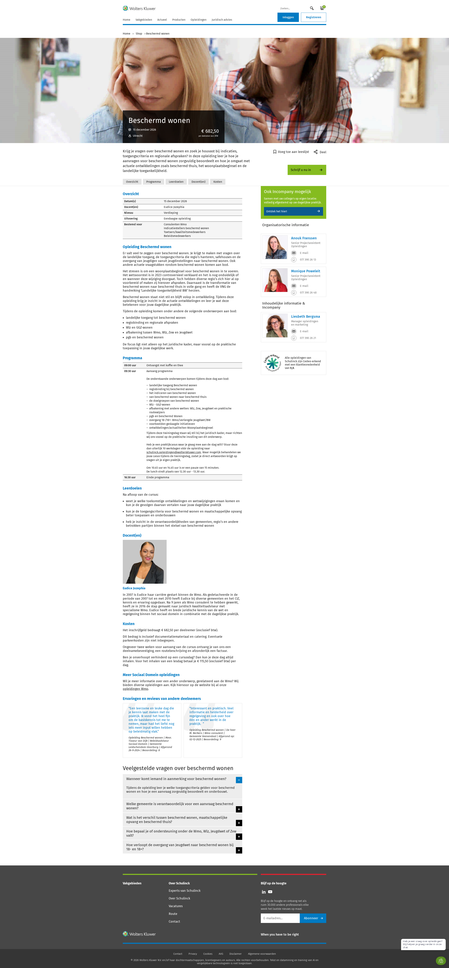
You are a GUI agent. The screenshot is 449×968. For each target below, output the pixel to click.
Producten (178, 19)
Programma (153, 181)
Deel (322, 152)
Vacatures (176, 906)
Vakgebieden (144, 19)
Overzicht (132, 181)
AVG (221, 953)
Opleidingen (198, 19)
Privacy (193, 953)
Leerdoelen (176, 181)
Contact (174, 921)
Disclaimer (235, 953)
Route (173, 914)
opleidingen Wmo (135, 689)
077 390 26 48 (308, 292)
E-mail (303, 253)
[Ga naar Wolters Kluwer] (139, 933)
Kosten (217, 181)
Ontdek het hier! (276, 211)
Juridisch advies (222, 19)
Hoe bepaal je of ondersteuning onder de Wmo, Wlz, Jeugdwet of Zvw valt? (181, 833)
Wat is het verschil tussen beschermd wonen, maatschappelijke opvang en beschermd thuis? (176, 819)
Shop (139, 33)
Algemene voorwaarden (262, 953)
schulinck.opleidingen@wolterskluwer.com (173, 452)
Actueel (162, 19)
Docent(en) (198, 181)
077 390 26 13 (307, 259)
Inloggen (288, 17)
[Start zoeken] (311, 8)
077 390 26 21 (307, 338)
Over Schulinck (179, 898)
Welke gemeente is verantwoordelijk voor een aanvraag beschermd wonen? (179, 806)
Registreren (313, 17)
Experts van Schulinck (184, 891)
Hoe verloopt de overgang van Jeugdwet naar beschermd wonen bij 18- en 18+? (180, 847)
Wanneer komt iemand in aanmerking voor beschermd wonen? (176, 779)
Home (126, 19)
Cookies (207, 953)
